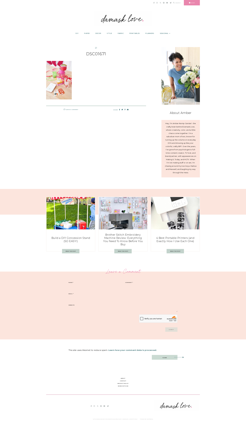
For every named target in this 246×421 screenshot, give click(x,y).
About (123, 378)
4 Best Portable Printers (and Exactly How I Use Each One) (175, 239)
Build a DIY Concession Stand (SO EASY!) (70, 239)
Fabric (121, 33)
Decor (98, 33)
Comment (129, 282)
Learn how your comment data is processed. (132, 350)
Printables (134, 33)
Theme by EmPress (146, 419)
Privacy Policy (123, 383)
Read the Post (71, 251)
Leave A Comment (71, 109)
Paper (87, 33)
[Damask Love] (176, 410)
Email (71, 293)
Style (109, 33)
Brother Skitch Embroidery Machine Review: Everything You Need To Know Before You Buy (123, 239)
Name (71, 282)
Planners (149, 33)
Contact (123, 380)
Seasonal (164, 33)
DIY (77, 33)
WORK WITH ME (123, 386)
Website (71, 305)
